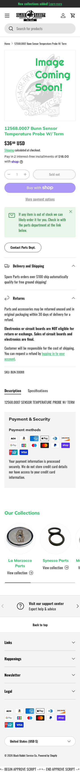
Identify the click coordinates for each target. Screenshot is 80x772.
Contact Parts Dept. (22, 247)
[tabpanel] (40, 402)
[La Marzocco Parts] (20, 538)
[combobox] (40, 28)
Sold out (54, 174)
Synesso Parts (56, 560)
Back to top (40, 624)
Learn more (55, 3)
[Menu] (7, 15)
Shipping (9, 150)
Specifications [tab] (38, 390)
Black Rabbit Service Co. (25, 755)
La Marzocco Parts (20, 563)
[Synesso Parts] (55, 538)
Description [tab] (12, 390)
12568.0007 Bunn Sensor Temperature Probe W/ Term (40, 43)
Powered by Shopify (47, 755)
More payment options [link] (40, 199)
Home (7, 43)
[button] (73, 15)
